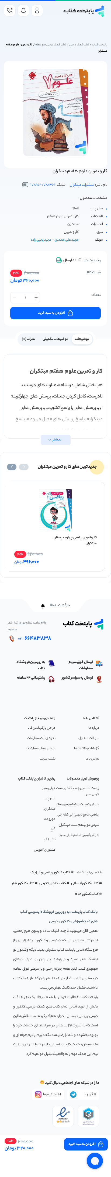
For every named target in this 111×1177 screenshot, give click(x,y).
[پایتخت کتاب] (84, 11)
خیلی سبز (49, 788)
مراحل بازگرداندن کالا (42, 728)
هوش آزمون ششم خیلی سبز (79, 835)
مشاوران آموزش (45, 850)
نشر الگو (50, 840)
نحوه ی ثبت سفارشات (41, 738)
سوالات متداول (88, 738)
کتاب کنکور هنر (23, 883)
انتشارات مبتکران (82, 185)
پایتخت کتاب (99, 44)
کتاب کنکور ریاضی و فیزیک (50, 873)
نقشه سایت (48, 759)
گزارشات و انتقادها (86, 748)
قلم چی (50, 798)
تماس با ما (92, 759)
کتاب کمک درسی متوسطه (50, 44)
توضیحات (82, 339)
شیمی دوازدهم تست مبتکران (79, 825)
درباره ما (93, 728)
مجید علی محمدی (66, 240)
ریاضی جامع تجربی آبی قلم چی (78, 815)
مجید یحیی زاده (41, 240)
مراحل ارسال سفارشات (41, 748)
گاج (53, 829)
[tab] (82, 339)
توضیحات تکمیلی (55, 339)
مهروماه (50, 819)
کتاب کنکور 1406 (87, 894)
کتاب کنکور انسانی (85, 883)
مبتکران (50, 809)
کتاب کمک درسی (79, 44)
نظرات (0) (29, 339)
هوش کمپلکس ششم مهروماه (78, 804)
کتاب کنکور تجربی (52, 883)
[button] (24, 467)
